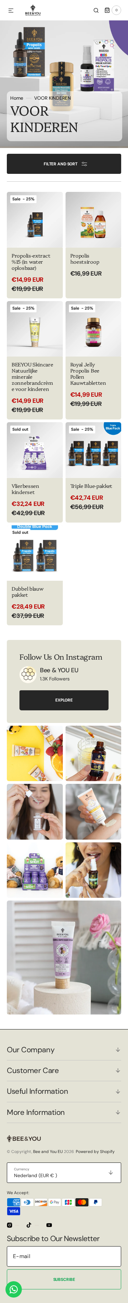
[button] (10, 10)
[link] (35, 360)
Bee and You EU (48, 1151)
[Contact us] (13, 1289)
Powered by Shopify (95, 1151)
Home (16, 98)
